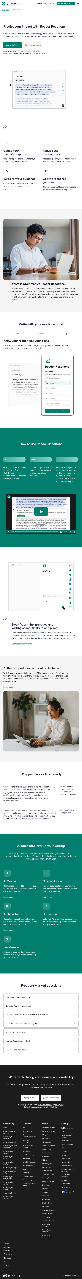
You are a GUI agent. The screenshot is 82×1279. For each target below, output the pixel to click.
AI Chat (44, 1160)
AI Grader (45, 1206)
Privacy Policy (7, 53)
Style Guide (46, 1185)
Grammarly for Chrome (8, 1152)
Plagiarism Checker (48, 1131)
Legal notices (66, 1187)
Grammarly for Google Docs (8, 1178)
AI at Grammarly (28, 1155)
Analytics (45, 1192)
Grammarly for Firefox (8, 1163)
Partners (64, 1155)
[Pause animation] (5, 127)
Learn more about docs (22, 644)
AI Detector (46, 1139)
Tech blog (26, 1173)
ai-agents (5, 10)
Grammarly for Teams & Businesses (29, 1136)
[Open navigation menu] (78, 3)
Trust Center (66, 1158)
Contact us (6, 1251)
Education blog (28, 1176)
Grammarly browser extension (10, 1147)
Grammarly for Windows (8, 1138)
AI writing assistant (29, 1162)
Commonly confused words (29, 1184)
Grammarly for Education (28, 1147)
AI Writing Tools (47, 1164)
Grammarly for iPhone (8, 1188)
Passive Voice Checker (46, 1231)
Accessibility (66, 1184)
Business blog (27, 1180)
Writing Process (28, 1166)
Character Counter (48, 1174)
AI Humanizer (46, 1142)
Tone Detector (47, 1167)
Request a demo (42, 3)
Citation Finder (47, 1203)
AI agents (45, 1135)
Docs (5, 1128)
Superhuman (68, 1128)
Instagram (8, 1258)
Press (63, 1148)
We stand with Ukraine (66, 1136)
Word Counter (47, 1171)
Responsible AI (66, 1141)
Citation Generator (48, 1146)
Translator (45, 1156)
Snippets (45, 1189)
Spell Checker (46, 1217)
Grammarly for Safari (8, 1158)
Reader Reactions (48, 1210)
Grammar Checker (48, 1128)
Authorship (46, 1199)
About (64, 1132)
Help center (7, 1247)
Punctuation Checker (46, 1225)
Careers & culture (67, 1144)
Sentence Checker (48, 1221)
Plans (24, 1128)
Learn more (8, 687)
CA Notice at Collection (39, 53)
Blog (24, 1169)
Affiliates (64, 1151)
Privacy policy (66, 1162)
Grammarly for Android (8, 1197)
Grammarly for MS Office (9, 1172)
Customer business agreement (68, 1170)
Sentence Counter (48, 1181)
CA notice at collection (66, 1176)
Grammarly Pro (28, 1131)
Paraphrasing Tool (48, 1153)
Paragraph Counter (48, 1178)
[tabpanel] (41, 377)
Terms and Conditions (31, 51)
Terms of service (67, 1166)
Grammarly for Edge (10, 1168)
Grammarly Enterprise (26, 1141)
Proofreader (46, 1235)
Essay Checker (47, 1149)
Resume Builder (47, 1214)
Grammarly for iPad (9, 1193)
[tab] (16, 334)
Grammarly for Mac (9, 1142)
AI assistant (26, 1151)
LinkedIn (8, 1265)
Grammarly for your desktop (10, 1132)
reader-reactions (17, 10)
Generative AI (27, 1158)
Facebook (8, 1254)
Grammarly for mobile (8, 1183)
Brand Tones (46, 1196)
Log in (52, 3)
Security (64, 1180)
